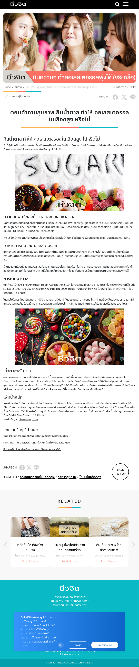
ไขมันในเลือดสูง (90, 477)
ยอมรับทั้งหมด (105, 645)
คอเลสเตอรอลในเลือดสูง (37, 477)
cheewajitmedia (19, 96)
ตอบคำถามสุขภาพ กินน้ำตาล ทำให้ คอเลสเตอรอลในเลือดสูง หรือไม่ (61, 87)
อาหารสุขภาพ (67, 477)
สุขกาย (18, 87)
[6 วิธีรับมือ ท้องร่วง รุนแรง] (30, 542)
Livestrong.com (28, 419)
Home (7, 87)
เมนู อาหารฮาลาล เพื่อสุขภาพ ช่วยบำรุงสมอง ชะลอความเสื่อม (35, 436)
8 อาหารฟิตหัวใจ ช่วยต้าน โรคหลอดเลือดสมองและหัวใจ (32, 449)
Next (133, 544)
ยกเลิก (78, 645)
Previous (5, 544)
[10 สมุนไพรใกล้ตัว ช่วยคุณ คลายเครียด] (69, 542)
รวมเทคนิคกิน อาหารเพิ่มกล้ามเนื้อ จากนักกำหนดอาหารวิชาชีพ (36, 443)
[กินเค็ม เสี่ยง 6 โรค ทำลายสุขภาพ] (108, 542)
